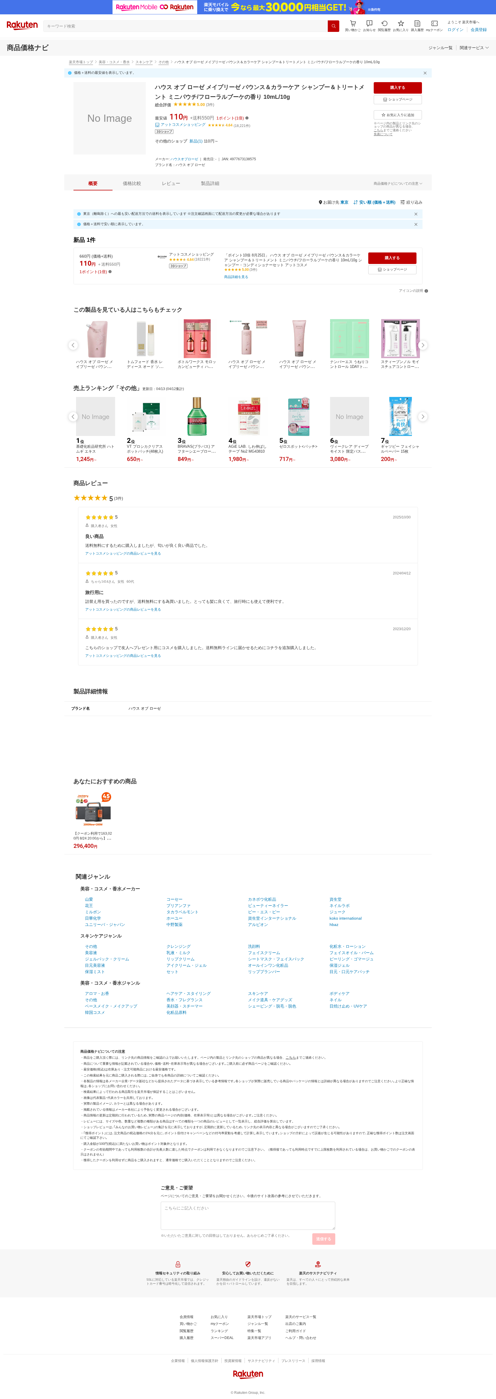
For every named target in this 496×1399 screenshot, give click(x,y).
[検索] (333, 26)
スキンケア (144, 62)
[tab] (93, 183)
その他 (163, 62)
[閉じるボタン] (426, 73)
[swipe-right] (422, 345)
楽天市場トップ (81, 62)
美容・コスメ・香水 (114, 62)
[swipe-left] (73, 345)
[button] (369, 26)
